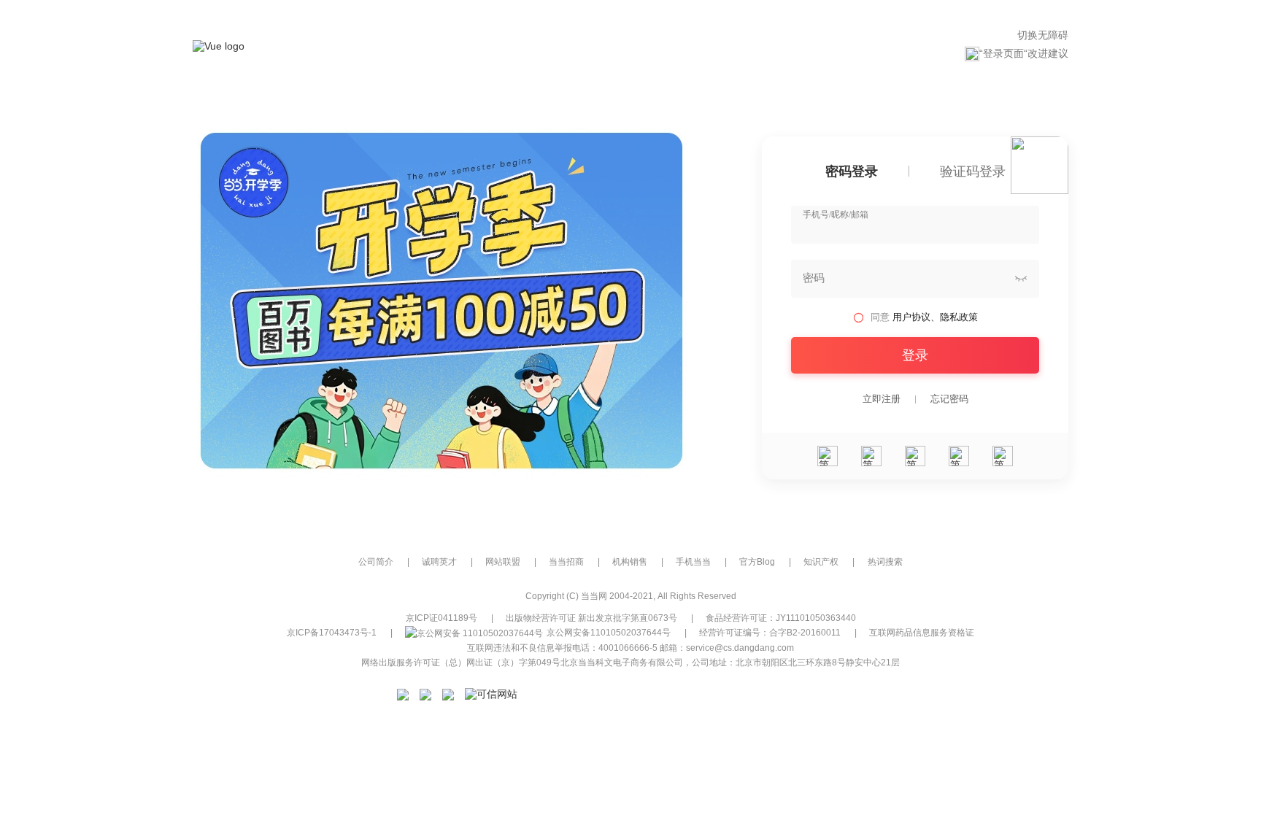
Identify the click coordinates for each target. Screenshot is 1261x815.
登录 (915, 355)
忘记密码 (949, 399)
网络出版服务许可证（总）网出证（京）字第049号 (460, 662)
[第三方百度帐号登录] (1002, 456)
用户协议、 (916, 317)
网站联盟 (502, 562)
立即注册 (882, 399)
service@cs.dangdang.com (740, 648)
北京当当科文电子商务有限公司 (621, 662)
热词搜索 (885, 562)
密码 (814, 278)
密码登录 (851, 172)
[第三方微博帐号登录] (959, 456)
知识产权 (820, 562)
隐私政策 (959, 317)
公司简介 (375, 562)
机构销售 (629, 562)
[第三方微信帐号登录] (827, 456)
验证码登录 (973, 172)
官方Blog (757, 562)
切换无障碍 (1042, 35)
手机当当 (693, 562)
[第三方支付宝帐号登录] (871, 456)
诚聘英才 (439, 562)
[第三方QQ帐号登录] (915, 456)
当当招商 (566, 562)
